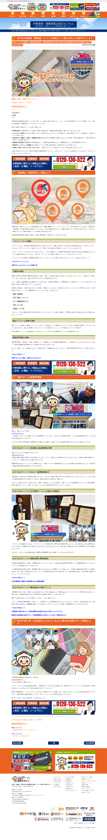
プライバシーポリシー (71, 790)
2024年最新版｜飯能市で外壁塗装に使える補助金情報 (28, 581)
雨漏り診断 (73, 42)
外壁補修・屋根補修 (42, 42)
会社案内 (43, 16)
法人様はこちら (84, 16)
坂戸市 (89, 42)
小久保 (14, 115)
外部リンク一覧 (86, 792)
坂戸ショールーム (17, 733)
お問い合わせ (69, 788)
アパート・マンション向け (88, 781)
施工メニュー (33, 16)
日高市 (21, 45)
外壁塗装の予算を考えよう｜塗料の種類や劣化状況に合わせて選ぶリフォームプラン (37, 611)
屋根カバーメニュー (87, 779)
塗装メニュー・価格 (87, 777)
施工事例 (53, 16)
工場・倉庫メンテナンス (88, 790)
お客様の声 (63, 16)
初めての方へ (12, 16)
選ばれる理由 (22, 16)
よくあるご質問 (70, 777)
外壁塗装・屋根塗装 (29, 42)
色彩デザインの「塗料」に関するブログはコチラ (26, 358)
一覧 (53, 743)
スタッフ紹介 (57, 786)
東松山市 (14, 45)
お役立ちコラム (73, 16)
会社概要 (56, 784)
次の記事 (18, 743)
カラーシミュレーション (88, 788)
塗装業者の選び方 (54, 42)
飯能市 (84, 42)
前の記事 (89, 743)
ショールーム (57, 783)
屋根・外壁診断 (86, 786)
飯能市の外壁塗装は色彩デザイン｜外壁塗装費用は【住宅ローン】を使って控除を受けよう (39, 615)
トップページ (57, 777)
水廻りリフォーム (86, 783)
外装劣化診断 (65, 42)
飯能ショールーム (17, 727)
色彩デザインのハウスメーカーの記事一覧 (24, 265)
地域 (79, 42)
